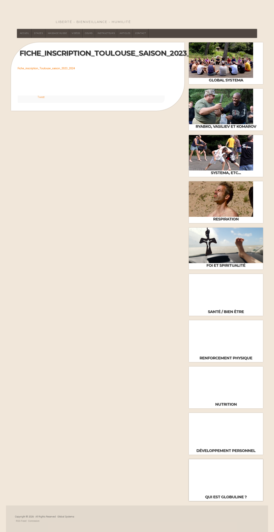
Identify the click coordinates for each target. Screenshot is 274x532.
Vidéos (76, 33)
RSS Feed (21, 520)
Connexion (34, 520)
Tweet (41, 97)
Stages (38, 33)
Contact (140, 33)
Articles (125, 33)
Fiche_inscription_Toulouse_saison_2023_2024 (46, 68)
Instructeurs (106, 33)
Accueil (24, 33)
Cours (89, 33)
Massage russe (57, 33)
